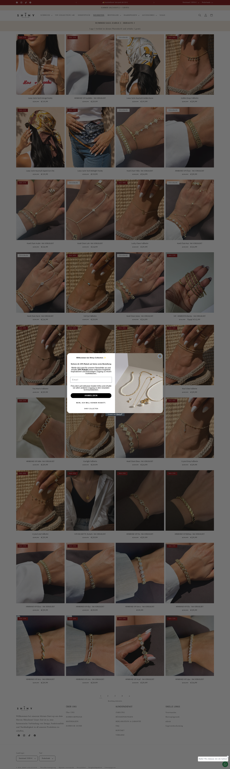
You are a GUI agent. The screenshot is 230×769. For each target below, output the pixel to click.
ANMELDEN (91, 396)
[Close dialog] (160, 356)
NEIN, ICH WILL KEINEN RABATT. (91, 403)
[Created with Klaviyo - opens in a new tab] (115, 414)
